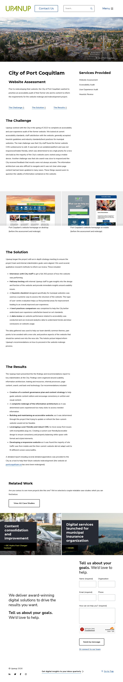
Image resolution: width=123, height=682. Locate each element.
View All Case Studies (24, 503)
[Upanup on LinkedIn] (9, 674)
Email (81, 592)
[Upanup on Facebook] (20, 674)
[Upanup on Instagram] (26, 674)
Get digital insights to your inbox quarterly (61, 671)
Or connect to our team (90, 649)
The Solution (38, 107)
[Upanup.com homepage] (18, 8)
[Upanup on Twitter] (15, 674)
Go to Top (109, 671)
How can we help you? (88, 606)
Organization (103, 579)
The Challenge (15, 107)
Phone (101, 592)
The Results (59, 107)
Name (81, 579)
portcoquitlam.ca (14, 464)
